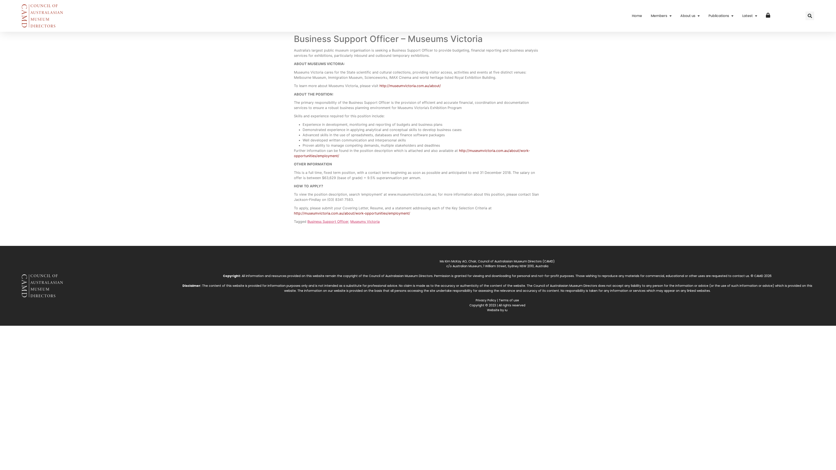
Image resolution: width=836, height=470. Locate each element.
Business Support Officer (327, 221)
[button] (810, 16)
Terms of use (509, 300)
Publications (718, 15)
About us (687, 15)
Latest (747, 15)
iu (506, 310)
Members (659, 15)
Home (637, 15)
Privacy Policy (486, 300)
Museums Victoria (365, 221)
